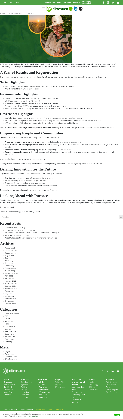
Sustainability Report (32, 212)
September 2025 (11, 253)
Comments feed (11, 357)
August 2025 (10, 256)
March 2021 (9, 296)
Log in (7, 352)
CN (17, 2)
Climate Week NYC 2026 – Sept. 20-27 (20, 230)
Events (7, 319)
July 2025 (8, 258)
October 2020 (10, 304)
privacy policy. (32, 416)
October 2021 (10, 286)
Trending (8, 342)
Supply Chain (10, 334)
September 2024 (11, 273)
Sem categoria (10, 331)
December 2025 (11, 251)
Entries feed (9, 354)
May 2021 (8, 294)
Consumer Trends (12, 314)
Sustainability (13, 212)
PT (5, 2)
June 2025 (9, 261)
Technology (9, 339)
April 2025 (9, 263)
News (7, 324)
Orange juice (10, 326)
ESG (6, 316)
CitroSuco (33, 13)
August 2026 (10, 248)
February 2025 (10, 268)
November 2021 (11, 283)
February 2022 (10, 281)
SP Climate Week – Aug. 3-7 (15, 228)
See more (8, 329)
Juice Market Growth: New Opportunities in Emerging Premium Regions (32, 238)
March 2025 (9, 266)
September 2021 (11, 289)
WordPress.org (11, 359)
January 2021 (10, 301)
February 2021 (10, 299)
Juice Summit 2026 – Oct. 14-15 (17, 235)
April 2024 (9, 276)
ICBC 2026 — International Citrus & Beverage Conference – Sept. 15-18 (32, 233)
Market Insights (10, 321)
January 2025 (10, 271)
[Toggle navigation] (43, 8)
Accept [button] (117, 415)
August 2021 (9, 291)
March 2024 (9, 278)
